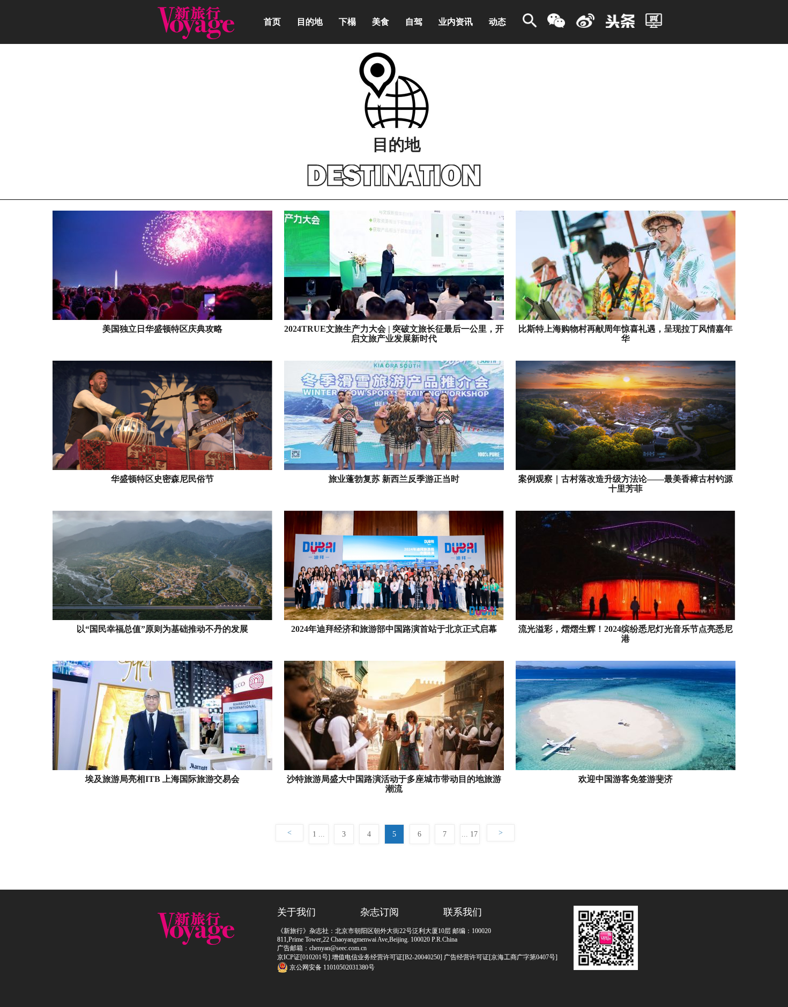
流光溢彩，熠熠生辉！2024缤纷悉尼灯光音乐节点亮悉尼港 (625, 633)
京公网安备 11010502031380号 (331, 967)
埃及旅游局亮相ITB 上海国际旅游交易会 (162, 779)
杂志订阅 (379, 912)
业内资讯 (455, 21)
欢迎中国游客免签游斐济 (625, 779)
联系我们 (462, 912)
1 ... (319, 834)
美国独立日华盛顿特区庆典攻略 (162, 328)
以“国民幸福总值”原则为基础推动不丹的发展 (162, 628)
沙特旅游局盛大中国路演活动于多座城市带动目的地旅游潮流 (394, 783)
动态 (497, 21)
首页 (272, 21)
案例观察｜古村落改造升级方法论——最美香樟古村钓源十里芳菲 (625, 483)
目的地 (310, 21)
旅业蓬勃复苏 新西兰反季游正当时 (394, 478)
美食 (380, 21)
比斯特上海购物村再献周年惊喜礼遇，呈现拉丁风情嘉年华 (625, 333)
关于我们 (296, 912)
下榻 (347, 21)
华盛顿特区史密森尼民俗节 (162, 478)
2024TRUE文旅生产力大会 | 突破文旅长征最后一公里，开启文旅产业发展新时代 (394, 333)
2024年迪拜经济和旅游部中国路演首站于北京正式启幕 (394, 628)
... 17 (470, 834)
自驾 (413, 21)
